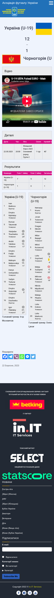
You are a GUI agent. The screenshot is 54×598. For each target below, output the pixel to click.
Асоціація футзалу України (20, 2)
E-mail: (5, 545)
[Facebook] (4, 356)
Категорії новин (10, 561)
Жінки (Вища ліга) (10, 528)
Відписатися (11, 557)
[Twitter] (33, 356)
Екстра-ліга (7, 489)
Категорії (9, 570)
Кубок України (8, 508)
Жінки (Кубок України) (12, 533)
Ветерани (6, 518)
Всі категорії (11, 566)
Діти (4, 523)
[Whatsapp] (21, 356)
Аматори (6, 513)
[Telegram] (10, 356)
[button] (51, 3)
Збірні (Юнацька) (10, 504)
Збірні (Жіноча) (9, 494)
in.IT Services (35, 587)
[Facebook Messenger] (27, 356)
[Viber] (16, 356)
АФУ (4, 499)
